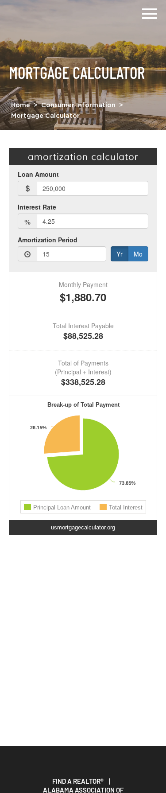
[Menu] (149, 12)
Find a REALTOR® (78, 781)
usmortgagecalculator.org (83, 527)
